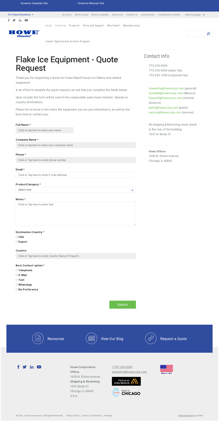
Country (21, 250)
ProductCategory (28, 184)
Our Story (67, 14)
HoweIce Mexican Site (91, 3)
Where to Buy (81, 14)
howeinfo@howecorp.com (166, 88)
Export (22, 241)
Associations (148, 14)
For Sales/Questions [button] (19, 14)
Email (20, 169)
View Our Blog (112, 339)
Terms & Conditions (91, 415)
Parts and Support (93, 25)
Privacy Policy (73, 415)
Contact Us (132, 14)
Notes (21, 199)
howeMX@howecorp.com (166, 93)
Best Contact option (30, 265)
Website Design (186, 415)
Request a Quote (173, 339)
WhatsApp (25, 284)
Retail (49, 25)
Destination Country (30, 232)
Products (74, 25)
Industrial (60, 25)
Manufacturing (131, 25)
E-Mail (22, 275)
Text (21, 279)
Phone (21, 154)
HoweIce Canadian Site (34, 3)
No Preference (28, 289)
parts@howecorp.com (163, 107)
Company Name (27, 139)
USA (21, 236)
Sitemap (108, 415)
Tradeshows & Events (169, 14)
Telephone (25, 270)
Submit (122, 305)
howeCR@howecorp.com (165, 98)
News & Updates (100, 14)
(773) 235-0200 (122, 367)
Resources (117, 14)
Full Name (23, 124)
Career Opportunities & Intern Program (68, 41)
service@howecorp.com (165, 112)
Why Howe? (113, 25)
